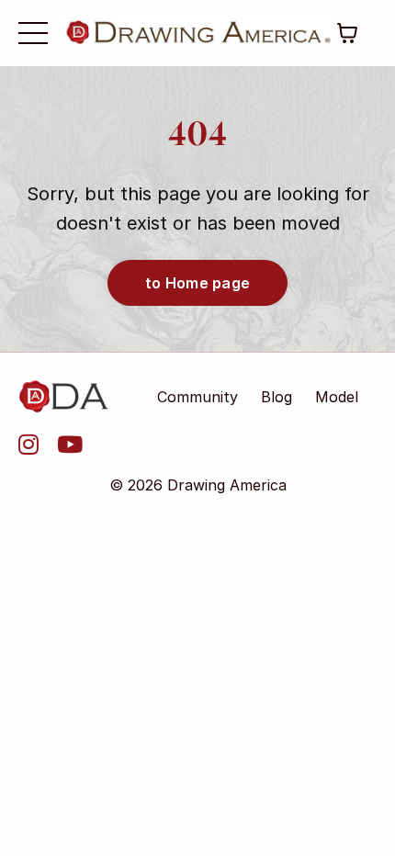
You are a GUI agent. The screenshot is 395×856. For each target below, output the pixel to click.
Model (336, 397)
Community (197, 397)
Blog (276, 397)
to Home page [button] (197, 283)
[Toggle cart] (347, 33)
